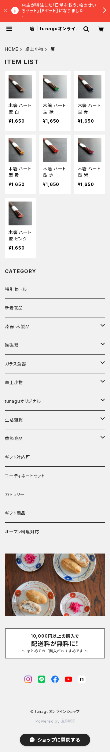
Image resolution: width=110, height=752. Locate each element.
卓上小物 (34, 49)
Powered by (48, 721)
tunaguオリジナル (23, 401)
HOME (11, 49)
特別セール (16, 289)
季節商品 (14, 438)
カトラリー (15, 494)
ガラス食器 (15, 363)
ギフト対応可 (17, 457)
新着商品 (14, 307)
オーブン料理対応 (22, 531)
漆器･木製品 (17, 326)
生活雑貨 (14, 419)
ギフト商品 (15, 513)
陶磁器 (11, 345)
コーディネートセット (25, 475)
